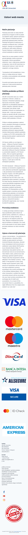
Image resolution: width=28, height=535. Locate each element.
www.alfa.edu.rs (5, 451)
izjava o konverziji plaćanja (8, 478)
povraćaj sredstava (6, 476)
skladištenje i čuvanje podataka (9, 471)
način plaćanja (5, 468)
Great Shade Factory (17, 531)
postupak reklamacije (7, 481)
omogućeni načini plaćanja (8, 473)
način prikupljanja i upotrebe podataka (11, 470)
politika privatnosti (6, 467)
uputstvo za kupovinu (7, 479)
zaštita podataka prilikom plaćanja (10, 475)
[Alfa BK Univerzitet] (9, 5)
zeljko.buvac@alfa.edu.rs (8, 459)
